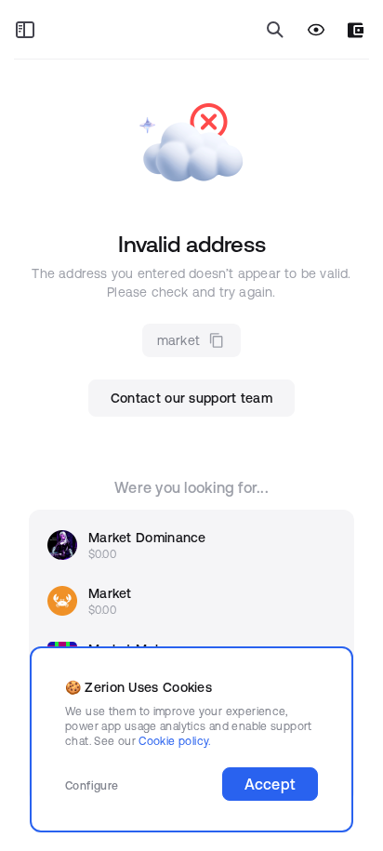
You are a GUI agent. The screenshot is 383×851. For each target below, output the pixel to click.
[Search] (275, 29)
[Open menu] (25, 29)
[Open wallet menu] (355, 30)
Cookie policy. (174, 741)
